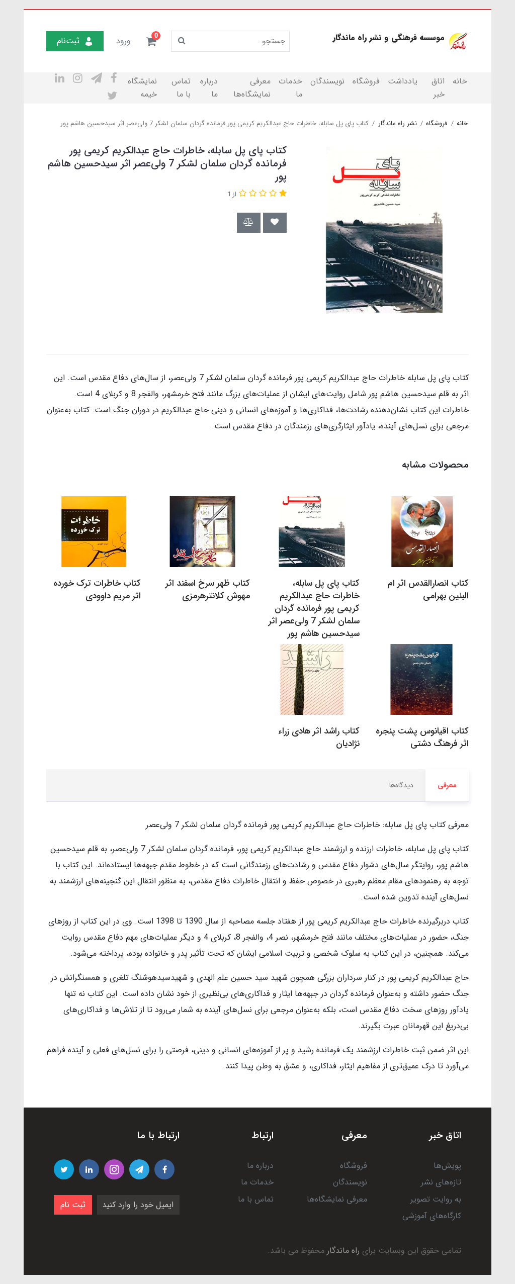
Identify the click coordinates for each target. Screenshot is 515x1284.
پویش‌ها (447, 1165)
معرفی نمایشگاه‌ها (252, 88)
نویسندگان (327, 81)
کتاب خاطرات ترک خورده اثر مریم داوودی (97, 589)
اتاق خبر (438, 88)
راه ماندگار (343, 1250)
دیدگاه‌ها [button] (401, 785)
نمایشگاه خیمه (142, 88)
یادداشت (402, 81)
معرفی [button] (447, 785)
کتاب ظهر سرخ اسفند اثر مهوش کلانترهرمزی (207, 589)
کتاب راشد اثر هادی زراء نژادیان (319, 737)
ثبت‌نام (68, 41)
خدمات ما (290, 88)
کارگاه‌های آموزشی (431, 1216)
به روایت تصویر (435, 1199)
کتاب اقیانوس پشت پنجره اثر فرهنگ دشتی (422, 737)
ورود (123, 41)
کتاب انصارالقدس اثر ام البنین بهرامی (428, 589)
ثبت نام (72, 1205)
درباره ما (209, 88)
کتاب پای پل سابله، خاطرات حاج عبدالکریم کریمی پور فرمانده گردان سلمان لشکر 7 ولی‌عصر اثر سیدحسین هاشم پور (314, 608)
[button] (151, 41)
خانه (460, 81)
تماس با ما (181, 88)
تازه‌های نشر (441, 1182)
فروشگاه (366, 81)
